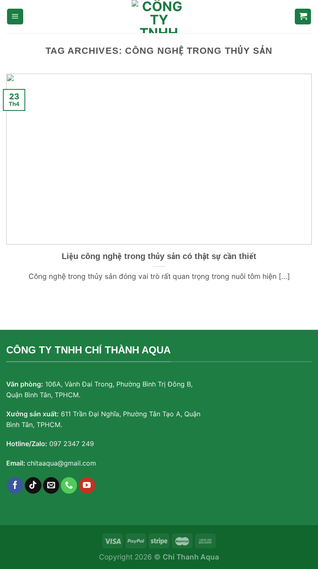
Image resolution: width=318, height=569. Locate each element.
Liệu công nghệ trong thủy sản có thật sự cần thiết (159, 256)
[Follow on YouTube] (87, 485)
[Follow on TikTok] (33, 485)
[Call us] (69, 485)
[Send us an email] (51, 485)
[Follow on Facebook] (15, 485)
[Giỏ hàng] (303, 17)
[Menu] (15, 17)
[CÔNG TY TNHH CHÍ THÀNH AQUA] (159, 16)
